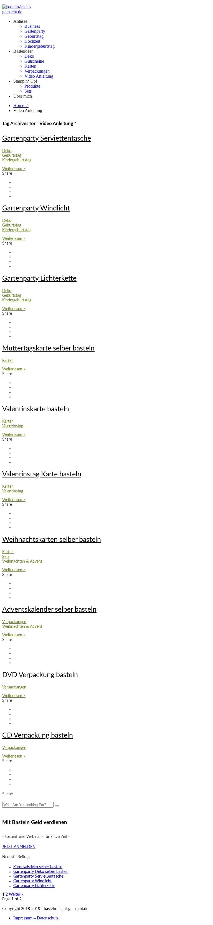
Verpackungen (37, 71)
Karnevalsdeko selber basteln (37, 867)
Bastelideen (23, 51)
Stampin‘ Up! (25, 81)
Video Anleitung (38, 76)
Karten (30, 66)
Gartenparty (34, 31)
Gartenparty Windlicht (36, 208)
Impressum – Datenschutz (36, 918)
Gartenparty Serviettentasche (46, 138)
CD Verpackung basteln (37, 735)
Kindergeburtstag (39, 46)
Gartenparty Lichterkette (39, 278)
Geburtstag (34, 36)
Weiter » (16, 894)
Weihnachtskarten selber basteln (51, 539)
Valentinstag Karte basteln (41, 474)
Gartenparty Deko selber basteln (41, 872)
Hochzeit (32, 41)
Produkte (32, 86)
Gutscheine (34, 61)
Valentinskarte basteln (35, 409)
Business (32, 26)
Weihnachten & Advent (22, 561)
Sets (28, 91)
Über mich (22, 96)
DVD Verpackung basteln (40, 675)
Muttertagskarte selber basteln (48, 348)
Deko (29, 56)
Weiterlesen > (14, 169)
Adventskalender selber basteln (49, 609)
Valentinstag (12, 426)
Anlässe (20, 21)
